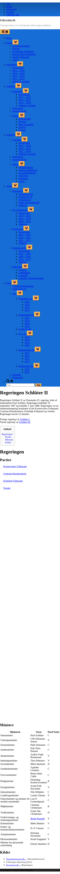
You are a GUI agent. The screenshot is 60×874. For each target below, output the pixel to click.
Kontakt (10, 12)
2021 (27, 320)
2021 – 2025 (24, 97)
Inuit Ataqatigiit (26, 124)
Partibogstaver (19, 289)
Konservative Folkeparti (24, 54)
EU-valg (22, 334)
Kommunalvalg (26, 366)
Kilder (9, 6)
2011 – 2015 (18, 78)
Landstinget (24, 272)
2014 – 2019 (24, 218)
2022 (27, 304)
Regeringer (17, 108)
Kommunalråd (19, 111)
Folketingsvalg (25, 298)
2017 (27, 358)
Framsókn (23, 178)
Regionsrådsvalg (26, 350)
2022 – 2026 (18, 70)
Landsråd (23, 275)
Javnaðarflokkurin (27, 173)
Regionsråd (17, 229)
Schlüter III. (25, 422)
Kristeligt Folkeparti (13, 481)
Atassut (22, 130)
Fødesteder (17, 377)
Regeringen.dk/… (13, 865)
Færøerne (10, 134)
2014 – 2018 (24, 102)
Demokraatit (24, 119)
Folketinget (11, 64)
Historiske (17, 267)
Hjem (9, 38)
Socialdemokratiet (21, 46)
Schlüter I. (25, 419)
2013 (27, 361)
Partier (9, 43)
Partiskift (16, 374)
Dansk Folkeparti (20, 57)
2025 (27, 318)
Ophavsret (11, 9)
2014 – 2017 (24, 240)
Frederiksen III (25, 194)
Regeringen (7, 434)
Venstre (16, 48)
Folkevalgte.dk (7, 20)
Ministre (9, 439)
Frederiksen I (24, 199)
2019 (27, 307)
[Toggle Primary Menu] (5, 31)
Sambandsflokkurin (27, 170)
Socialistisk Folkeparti (23, 51)
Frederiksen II (25, 197)
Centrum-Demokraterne (14, 473)
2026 (27, 302)
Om (8, 3)
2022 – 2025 (24, 235)
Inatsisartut (17, 91)
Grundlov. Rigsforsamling (31, 278)
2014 (27, 326)
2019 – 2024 (24, 216)
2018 (27, 323)
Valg (14, 293)
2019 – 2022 (18, 73)
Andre (15, 60)
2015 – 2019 (18, 76)
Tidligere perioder (21, 81)
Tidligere (22, 205)
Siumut (21, 127)
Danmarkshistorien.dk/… (16, 859)
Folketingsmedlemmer (23, 286)
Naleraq (22, 121)
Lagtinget (17, 140)
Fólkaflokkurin (25, 167)
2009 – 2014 (24, 221)
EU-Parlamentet (20, 210)
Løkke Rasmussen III (28, 202)
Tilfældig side (12, 15)
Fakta (9, 283)
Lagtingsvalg (24, 329)
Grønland (10, 86)
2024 (27, 337)
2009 (27, 345)
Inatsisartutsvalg (26, 315)
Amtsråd (22, 270)
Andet (9, 186)
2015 (27, 310)
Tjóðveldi (23, 175)
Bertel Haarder (37, 818)
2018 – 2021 (24, 100)
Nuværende (18, 67)
